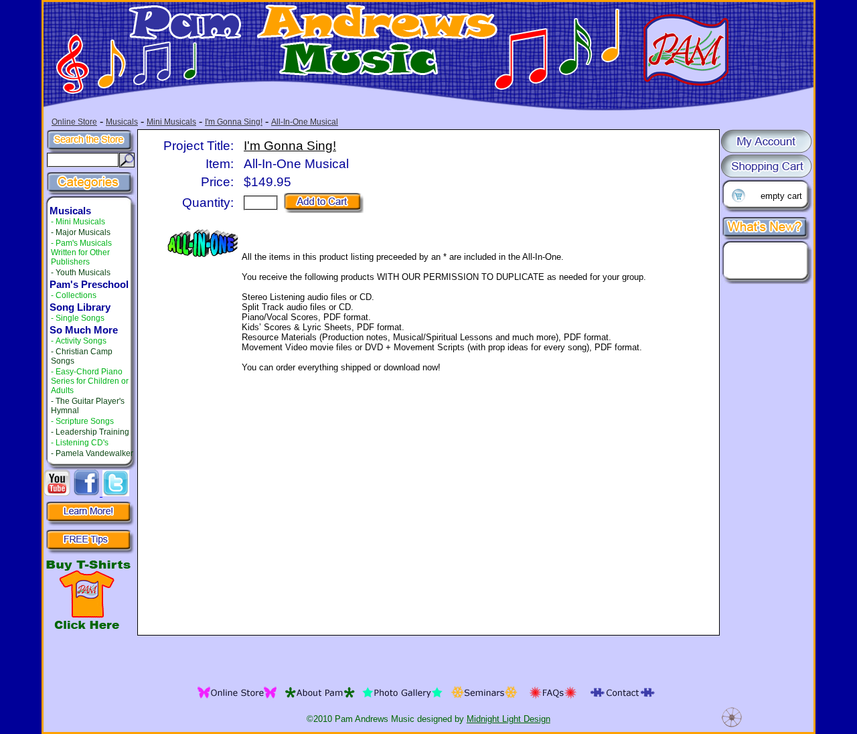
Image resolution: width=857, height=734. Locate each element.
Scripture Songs (85, 421)
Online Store (74, 122)
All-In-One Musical (304, 122)
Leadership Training (92, 432)
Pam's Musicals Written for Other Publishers (81, 252)
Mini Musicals (171, 122)
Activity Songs (81, 341)
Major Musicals (83, 232)
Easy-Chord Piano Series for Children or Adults (90, 381)
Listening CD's (82, 442)
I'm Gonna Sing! (233, 122)
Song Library (80, 307)
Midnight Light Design (508, 719)
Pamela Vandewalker (94, 453)
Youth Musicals (83, 272)
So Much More (84, 330)
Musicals (122, 122)
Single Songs (80, 318)
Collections (76, 295)
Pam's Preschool (89, 284)
